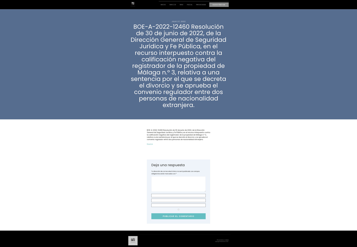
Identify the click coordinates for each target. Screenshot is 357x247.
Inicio (163, 5)
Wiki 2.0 (172, 5)
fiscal (189, 5)
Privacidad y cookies (223, 240)
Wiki (181, 5)
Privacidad (201, 5)
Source (150, 144)
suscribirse (219, 5)
